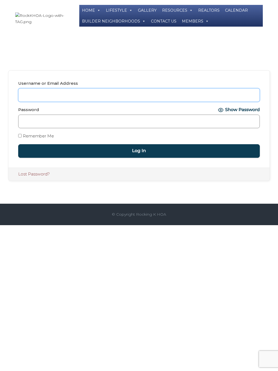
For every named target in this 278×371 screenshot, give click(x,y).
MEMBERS (192, 21)
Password (28, 109)
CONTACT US (163, 21)
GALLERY (147, 10)
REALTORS (209, 10)
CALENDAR (236, 10)
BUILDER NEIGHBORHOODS (111, 21)
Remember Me (38, 136)
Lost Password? (34, 174)
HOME (88, 10)
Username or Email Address (48, 83)
